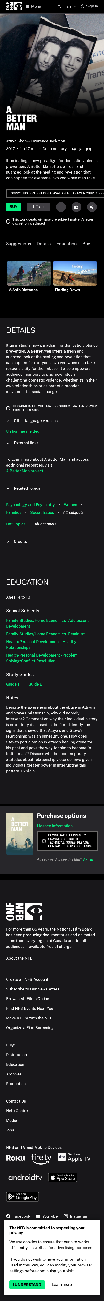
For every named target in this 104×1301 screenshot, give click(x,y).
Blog (10, 1045)
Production (16, 1084)
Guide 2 (35, 684)
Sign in (87, 859)
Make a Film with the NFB (29, 1018)
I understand (27, 1284)
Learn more (62, 1284)
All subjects (73, 512)
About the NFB (19, 958)
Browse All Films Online (27, 999)
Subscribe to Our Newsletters (32, 989)
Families (13, 512)
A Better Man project (24, 471)
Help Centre (17, 1111)
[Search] (59, 7)
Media (11, 1120)
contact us (57, 846)
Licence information (55, 826)
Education (66, 244)
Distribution (16, 1055)
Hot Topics (15, 524)
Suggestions (18, 244)
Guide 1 (12, 684)
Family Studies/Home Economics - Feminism (46, 634)
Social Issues (42, 512)
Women (70, 504)
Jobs (10, 1130)
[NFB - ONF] (14, 6)
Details (44, 244)
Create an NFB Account (27, 979)
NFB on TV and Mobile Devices (34, 1147)
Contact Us (16, 1101)
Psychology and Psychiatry (30, 504)
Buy (13, 207)
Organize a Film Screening (30, 1027)
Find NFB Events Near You (29, 1008)
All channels (45, 524)
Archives (14, 1074)
